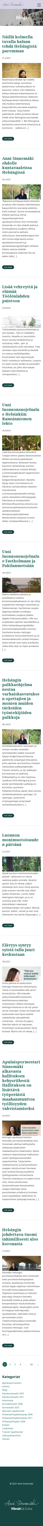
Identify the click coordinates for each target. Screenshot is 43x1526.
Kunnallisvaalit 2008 (12, 1403)
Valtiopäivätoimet (11, 1435)
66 (31, 1364)
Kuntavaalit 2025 (10, 1407)
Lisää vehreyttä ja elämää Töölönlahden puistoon (20, 293)
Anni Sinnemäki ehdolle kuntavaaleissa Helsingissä (18, 165)
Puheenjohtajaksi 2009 (13, 1421)
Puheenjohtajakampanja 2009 (17, 1414)
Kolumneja (7, 1400)
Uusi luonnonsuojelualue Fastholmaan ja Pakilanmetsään (20, 558)
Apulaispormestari (11, 1382)
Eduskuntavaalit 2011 (13, 1396)
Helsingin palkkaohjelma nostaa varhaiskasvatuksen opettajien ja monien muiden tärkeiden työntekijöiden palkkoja (21, 698)
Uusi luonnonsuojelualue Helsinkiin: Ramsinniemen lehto (20, 414)
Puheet (5, 1425)
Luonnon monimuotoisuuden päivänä (20, 839)
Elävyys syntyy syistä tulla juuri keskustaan (18, 949)
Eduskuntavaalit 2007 (13, 1393)
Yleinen (6, 1439)
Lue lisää (8, 139)
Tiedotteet (7, 1428)
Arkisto (6, 1386)
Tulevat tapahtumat (12, 1431)
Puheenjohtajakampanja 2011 (17, 1417)
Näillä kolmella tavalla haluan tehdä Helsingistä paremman (19, 43)
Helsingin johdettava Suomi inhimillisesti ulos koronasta (20, 1236)
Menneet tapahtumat (13, 1410)
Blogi (4, 1389)
